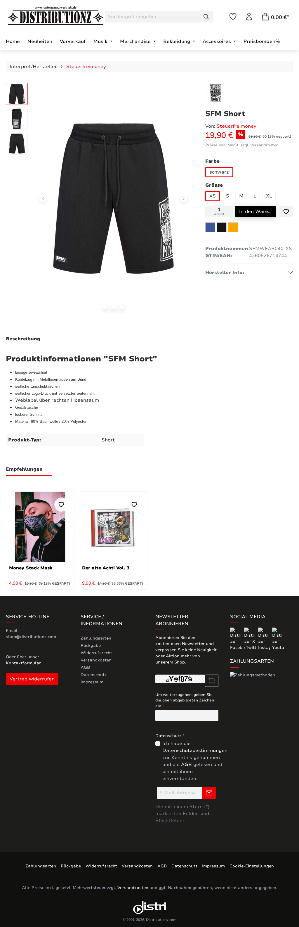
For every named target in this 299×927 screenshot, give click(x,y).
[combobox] (152, 16)
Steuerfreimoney (236, 126)
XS (212, 196)
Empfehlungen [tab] (24, 469)
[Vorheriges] (43, 198)
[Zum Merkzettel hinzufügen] (286, 211)
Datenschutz (94, 675)
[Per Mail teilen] (233, 227)
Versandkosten (96, 660)
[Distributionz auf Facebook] (236, 639)
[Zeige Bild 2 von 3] (114, 307)
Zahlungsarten (96, 638)
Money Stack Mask (30, 568)
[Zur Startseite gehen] (49, 15)
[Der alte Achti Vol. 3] (113, 527)
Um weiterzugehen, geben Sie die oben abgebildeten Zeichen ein (184, 700)
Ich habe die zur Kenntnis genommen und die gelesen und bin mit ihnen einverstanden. (194, 761)
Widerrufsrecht (96, 653)
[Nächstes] (184, 198)
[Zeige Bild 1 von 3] (105, 307)
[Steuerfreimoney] (215, 93)
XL (269, 196)
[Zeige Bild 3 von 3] (122, 307)
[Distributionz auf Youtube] (278, 639)
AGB (85, 667)
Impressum (92, 682)
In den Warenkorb (257, 211)
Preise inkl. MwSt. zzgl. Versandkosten (242, 145)
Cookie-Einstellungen (252, 866)
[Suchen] (206, 16)
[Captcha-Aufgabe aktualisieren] (211, 681)
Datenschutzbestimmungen (194, 750)
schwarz (219, 172)
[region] (99, 200)
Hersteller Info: (224, 272)
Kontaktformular (23, 663)
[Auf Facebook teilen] (210, 227)
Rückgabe (91, 645)
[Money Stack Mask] (40, 527)
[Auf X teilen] (221, 227)
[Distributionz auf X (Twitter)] (250, 639)
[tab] (28, 339)
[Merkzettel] (233, 16)
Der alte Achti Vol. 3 (105, 568)
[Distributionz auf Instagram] (264, 639)
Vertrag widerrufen (32, 679)
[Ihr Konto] (249, 16)
